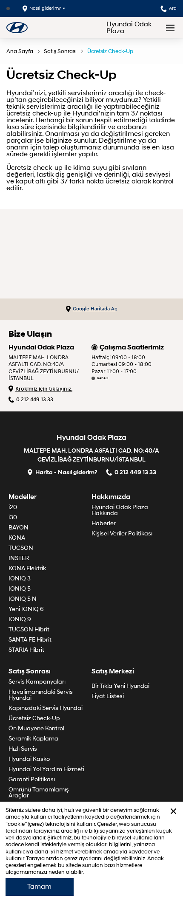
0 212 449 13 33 (34, 399)
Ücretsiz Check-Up (110, 51)
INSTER (19, 558)
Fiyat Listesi (108, 696)
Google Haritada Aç (95, 309)
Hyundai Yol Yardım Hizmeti (46, 769)
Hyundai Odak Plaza (129, 27)
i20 (13, 507)
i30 (13, 517)
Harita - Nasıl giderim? (66, 472)
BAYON (19, 527)
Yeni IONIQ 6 (26, 609)
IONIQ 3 (20, 578)
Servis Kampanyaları (37, 681)
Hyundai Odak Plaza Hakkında (120, 510)
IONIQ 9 (20, 619)
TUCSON (21, 548)
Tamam (39, 886)
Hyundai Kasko (29, 759)
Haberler (104, 523)
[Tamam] (173, 811)
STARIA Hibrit (26, 649)
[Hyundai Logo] (17, 27)
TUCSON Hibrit (29, 629)
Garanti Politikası (32, 779)
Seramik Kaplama (33, 738)
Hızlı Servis (23, 748)
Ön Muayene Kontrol (36, 728)
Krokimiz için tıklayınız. (43, 389)
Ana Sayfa (19, 51)
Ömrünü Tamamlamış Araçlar (39, 792)
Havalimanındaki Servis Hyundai (41, 694)
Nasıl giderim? (45, 8)
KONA (17, 537)
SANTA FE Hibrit (30, 639)
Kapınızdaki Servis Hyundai (46, 708)
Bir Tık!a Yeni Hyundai (120, 686)
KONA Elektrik (27, 568)
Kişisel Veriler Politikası (122, 533)
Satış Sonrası (60, 51)
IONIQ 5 (20, 588)
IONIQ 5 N (23, 599)
